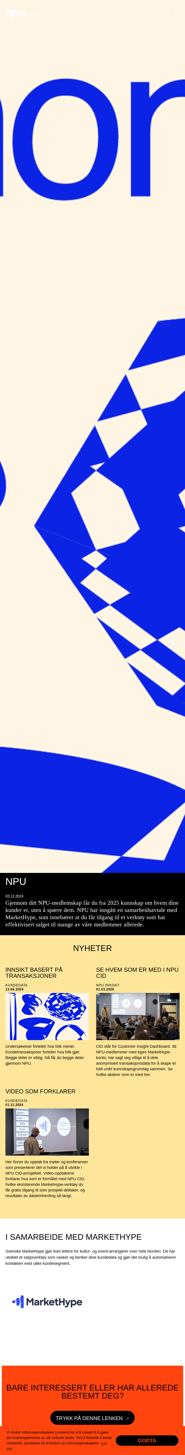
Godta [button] (147, 1440)
